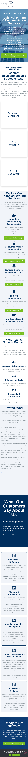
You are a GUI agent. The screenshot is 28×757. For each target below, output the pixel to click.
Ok (10, 754)
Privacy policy (16, 754)
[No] (25, 753)
